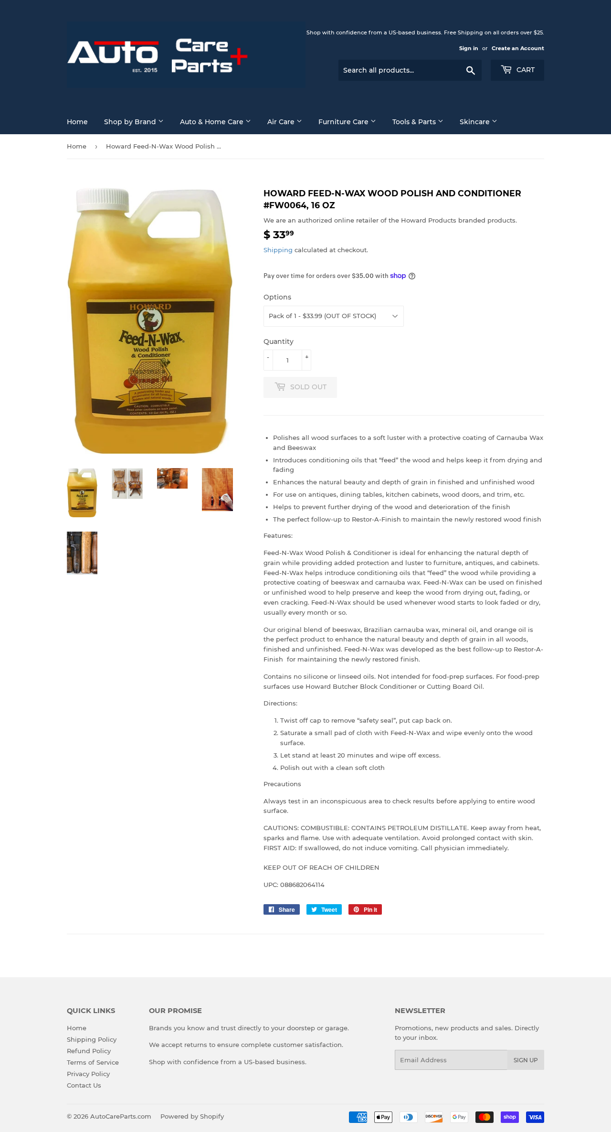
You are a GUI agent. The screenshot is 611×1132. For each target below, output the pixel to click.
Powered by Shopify (192, 1116)
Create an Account (518, 48)
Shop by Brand (131, 121)
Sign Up (526, 1060)
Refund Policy (89, 1051)
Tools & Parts (415, 121)
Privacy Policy (88, 1074)
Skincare (476, 121)
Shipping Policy (91, 1039)
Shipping (278, 250)
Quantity (278, 341)
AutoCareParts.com (120, 1116)
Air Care (281, 121)
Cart (525, 69)
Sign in (468, 48)
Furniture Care (344, 121)
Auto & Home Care (212, 121)
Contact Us (84, 1085)
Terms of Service (93, 1062)
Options (277, 297)
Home (77, 121)
